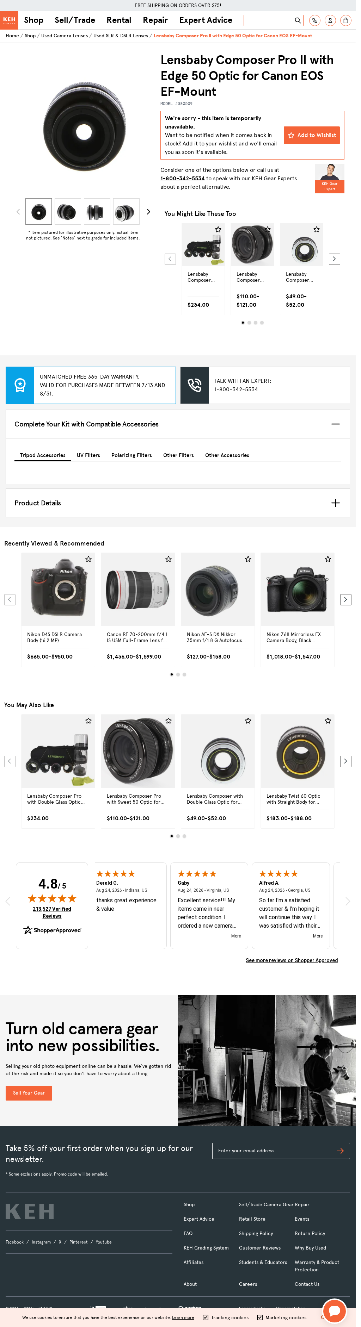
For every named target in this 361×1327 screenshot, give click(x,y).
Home (12, 36)
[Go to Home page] (9, 20)
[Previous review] (8, 901)
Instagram (41, 1242)
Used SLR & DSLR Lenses (120, 36)
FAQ (188, 1233)
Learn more (183, 1317)
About (190, 1284)
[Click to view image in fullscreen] (83, 123)
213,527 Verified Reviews (53, 912)
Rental (118, 20)
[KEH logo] (30, 1211)
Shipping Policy (256, 1233)
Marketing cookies (285, 1318)
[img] (52, 898)
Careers (248, 1284)
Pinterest (78, 1242)
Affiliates (193, 1262)
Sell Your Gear (29, 1093)
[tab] (42, 454)
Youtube (104, 1242)
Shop (33, 20)
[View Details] (203, 256)
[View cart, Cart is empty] (345, 20)
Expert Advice (205, 20)
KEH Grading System (206, 1248)
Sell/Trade (75, 20)
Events (302, 1219)
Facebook (15, 1242)
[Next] (148, 211)
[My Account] (330, 20)
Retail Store (252, 1219)
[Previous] (170, 259)
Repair (155, 20)
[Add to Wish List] (218, 229)
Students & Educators (263, 1262)
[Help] (314, 20)
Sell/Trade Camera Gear (266, 1205)
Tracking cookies (230, 1318)
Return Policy (310, 1233)
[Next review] (348, 901)
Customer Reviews (260, 1248)
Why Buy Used (310, 1248)
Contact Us (307, 1284)
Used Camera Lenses (64, 36)
